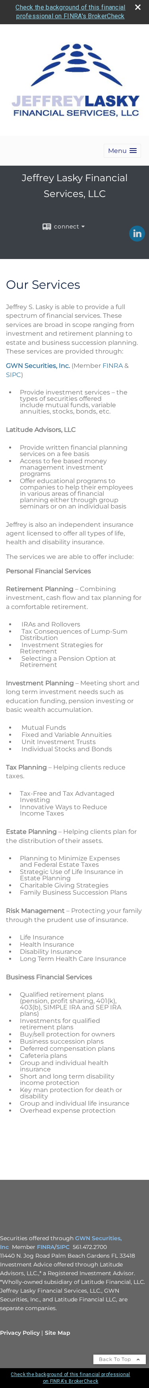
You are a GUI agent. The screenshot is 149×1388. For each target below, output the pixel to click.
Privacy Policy (20, 1332)
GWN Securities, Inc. (38, 365)
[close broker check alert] (138, 7)
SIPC (13, 375)
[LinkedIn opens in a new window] (137, 239)
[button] (122, 151)
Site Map (57, 1332)
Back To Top (116, 1359)
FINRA (113, 365)
